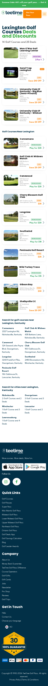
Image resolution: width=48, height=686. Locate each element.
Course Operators (9, 572)
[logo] (24, 452)
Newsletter (6, 588)
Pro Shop (6, 592)
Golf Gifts (6, 576)
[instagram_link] (17, 481)
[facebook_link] (6, 481)
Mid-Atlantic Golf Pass (11, 511)
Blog (4, 543)
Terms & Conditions (30, 680)
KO (11, 627)
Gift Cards (6, 580)
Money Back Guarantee (11, 564)
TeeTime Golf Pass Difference (14, 568)
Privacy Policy (15, 680)
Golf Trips (6, 600)
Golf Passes (7, 503)
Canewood (7, 343)
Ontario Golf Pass (9, 531)
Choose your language (11, 621)
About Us (6, 560)
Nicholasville (8, 395)
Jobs (4, 584)
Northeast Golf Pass (10, 527)
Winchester (7, 407)
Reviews (5, 596)
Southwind (30, 357)
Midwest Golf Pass (9, 515)
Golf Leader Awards (10, 547)
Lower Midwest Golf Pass (12, 519)
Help (4, 613)
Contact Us (6, 617)
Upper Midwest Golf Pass (12, 523)
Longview (6, 357)
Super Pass (6, 507)
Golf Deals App (8, 535)
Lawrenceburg (9, 418)
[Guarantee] (24, 644)
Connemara (8, 328)
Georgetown (31, 395)
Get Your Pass (30, 14)
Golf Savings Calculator (12, 539)
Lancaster (30, 407)
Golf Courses (7, 499)
